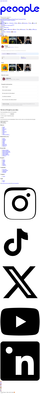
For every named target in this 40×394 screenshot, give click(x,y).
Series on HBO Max (5, 154)
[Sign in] (13, 25)
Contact (3, 176)
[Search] (12, 25)
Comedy (3, 160)
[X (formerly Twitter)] (20, 301)
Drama (3, 159)
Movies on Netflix (5, 150)
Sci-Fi (3, 162)
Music (14, 19)
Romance (4, 164)
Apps (34, 23)
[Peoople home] (20, 16)
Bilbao (3, 142)
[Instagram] (20, 222)
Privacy (3, 180)
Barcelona (4, 139)
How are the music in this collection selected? (20, 99)
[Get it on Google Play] (15, 183)
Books (17, 19)
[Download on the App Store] (5, 183)
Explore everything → (6, 134)
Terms (3, 181)
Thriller (3, 161)
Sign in (5, 25)
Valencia (3, 140)
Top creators (3, 31)
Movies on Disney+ (5, 152)
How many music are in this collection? (20, 93)
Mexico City (4, 144)
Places (25, 19)
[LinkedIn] (20, 380)
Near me (35, 29)
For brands (13, 31)
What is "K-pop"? (20, 87)
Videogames (21, 19)
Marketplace (8, 31)
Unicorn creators (5, 170)
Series (6, 19)
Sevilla (3, 141)
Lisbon (3, 143)
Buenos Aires (4, 145)
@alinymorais (8, 47)
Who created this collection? (20, 90)
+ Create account (9, 25)
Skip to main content (3, 0)
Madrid (3, 138)
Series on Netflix (5, 153)
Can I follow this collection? (20, 96)
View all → (4, 146)
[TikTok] (20, 262)
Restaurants (10, 19)
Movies (2, 19)
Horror (3, 163)
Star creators (4, 169)
